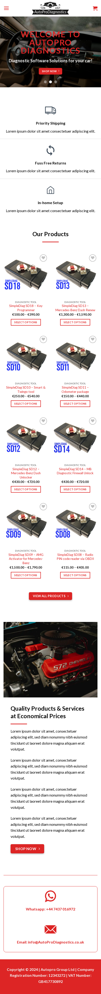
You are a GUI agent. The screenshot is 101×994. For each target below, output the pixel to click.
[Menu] (6, 8)
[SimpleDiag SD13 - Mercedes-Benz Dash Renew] (75, 275)
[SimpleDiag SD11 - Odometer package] (75, 357)
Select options (25, 322)
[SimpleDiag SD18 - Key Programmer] (26, 275)
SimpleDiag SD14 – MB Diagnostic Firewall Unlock (75, 471)
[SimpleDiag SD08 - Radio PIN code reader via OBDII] (75, 524)
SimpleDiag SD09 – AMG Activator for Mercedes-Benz (25, 559)
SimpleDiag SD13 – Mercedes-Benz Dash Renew (75, 308)
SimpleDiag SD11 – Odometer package (75, 390)
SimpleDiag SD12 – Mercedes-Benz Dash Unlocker (26, 473)
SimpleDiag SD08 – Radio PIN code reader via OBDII (75, 557)
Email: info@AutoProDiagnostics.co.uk (50, 942)
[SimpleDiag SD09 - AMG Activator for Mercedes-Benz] (26, 524)
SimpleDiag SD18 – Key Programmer (26, 308)
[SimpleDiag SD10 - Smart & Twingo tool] (26, 357)
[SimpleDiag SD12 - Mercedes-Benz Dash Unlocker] (26, 438)
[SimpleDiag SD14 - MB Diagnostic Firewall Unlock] (75, 438)
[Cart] (95, 8)
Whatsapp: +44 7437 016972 (50, 909)
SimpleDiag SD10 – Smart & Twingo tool (26, 390)
